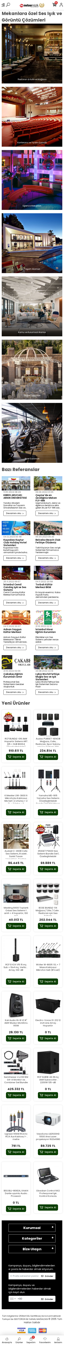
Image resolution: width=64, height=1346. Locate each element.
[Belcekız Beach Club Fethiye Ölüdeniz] (48, 528)
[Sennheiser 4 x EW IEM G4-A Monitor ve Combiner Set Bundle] (16, 1062)
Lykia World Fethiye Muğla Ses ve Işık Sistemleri (47, 677)
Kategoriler (32, 1238)
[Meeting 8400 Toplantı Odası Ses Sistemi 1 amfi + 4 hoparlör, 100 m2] (16, 893)
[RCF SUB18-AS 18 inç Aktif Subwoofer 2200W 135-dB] (48, 1062)
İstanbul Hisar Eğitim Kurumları (45, 631)
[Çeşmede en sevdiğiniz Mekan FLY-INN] (48, 483)
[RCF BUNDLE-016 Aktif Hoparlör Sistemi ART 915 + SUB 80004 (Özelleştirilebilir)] (16, 724)
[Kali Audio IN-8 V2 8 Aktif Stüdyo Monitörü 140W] (16, 1005)
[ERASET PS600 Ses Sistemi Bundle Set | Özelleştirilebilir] (48, 836)
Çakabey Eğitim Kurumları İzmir (13, 675)
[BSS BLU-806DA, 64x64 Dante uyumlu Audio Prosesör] (16, 1176)
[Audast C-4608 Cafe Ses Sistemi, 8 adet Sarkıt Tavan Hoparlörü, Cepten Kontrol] (16, 836)
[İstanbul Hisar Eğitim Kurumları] (48, 617)
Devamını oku (14, 513)
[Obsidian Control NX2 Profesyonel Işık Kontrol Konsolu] (48, 1176)
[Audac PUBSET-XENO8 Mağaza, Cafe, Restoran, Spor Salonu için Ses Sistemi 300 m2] (48, 724)
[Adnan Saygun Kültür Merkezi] (16, 617)
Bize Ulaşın (32, 1249)
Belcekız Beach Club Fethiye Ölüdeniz (47, 541)
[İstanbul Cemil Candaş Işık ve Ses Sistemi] (16, 573)
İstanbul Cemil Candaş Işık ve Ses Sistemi (14, 587)
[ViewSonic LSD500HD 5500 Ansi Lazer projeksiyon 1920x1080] (48, 1119)
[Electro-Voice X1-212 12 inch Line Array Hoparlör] (48, 1005)
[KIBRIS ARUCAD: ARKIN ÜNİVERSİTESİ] (16, 483)
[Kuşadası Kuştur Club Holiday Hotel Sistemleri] (16, 528)
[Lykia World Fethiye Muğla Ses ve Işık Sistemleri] (48, 662)
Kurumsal (32, 1227)
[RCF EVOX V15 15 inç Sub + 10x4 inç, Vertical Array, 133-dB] (16, 950)
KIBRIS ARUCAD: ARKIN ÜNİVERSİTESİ (15, 497)
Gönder (49, 1276)
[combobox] (13, 1299)
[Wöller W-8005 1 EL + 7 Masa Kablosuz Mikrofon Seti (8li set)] (48, 950)
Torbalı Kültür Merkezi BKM (44, 586)
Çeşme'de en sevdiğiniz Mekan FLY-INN (46, 498)
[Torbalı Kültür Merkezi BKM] (48, 573)
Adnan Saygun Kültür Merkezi (12, 631)
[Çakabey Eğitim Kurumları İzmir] (16, 662)
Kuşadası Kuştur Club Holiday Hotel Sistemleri (15, 542)
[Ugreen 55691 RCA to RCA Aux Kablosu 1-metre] (16, 1119)
